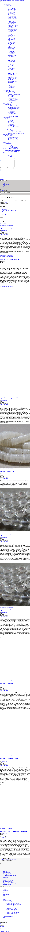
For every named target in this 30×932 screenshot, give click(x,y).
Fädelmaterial (8, 119)
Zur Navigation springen (6, 0)
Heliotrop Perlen (12, 40)
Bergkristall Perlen (12, 17)
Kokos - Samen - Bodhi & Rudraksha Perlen (18, 132)
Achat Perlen (11, 7)
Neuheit (4, 211)
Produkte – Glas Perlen (11, 908)
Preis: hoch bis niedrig (7, 214)
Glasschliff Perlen (12, 100)
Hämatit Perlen (11, 39)
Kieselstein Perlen (12, 98)
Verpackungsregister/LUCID (9, 875)
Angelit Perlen (11, 8)
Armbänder (10, 146)
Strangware (10, 82)
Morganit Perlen (11, 61)
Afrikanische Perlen (12, 92)
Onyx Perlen (11, 64)
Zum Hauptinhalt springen (18, 0)
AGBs (4, 879)
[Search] (0, 169)
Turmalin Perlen (11, 86)
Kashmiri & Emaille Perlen (14, 94)
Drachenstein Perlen (12, 29)
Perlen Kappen (11, 111)
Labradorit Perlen (12, 50)
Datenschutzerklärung (8, 880)
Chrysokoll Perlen (12, 24)
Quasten (10, 156)
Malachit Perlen (11, 59)
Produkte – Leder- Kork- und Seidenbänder (16, 907)
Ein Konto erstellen (4, 931)
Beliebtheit (4, 209)
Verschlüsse (10, 155)
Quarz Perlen (11, 70)
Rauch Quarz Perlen (12, 72)
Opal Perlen (10, 65)
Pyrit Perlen (10, 69)
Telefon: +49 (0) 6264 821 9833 (9, 859)
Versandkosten (4, 230)
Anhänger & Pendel (9, 135)
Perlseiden (10, 121)
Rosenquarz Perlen (12, 76)
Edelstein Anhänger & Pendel (15, 141)
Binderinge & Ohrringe (13, 116)
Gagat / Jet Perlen (12, 38)
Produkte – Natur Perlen (11, 911)
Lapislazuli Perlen (12, 51)
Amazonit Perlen (12, 9)
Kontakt (5, 871)
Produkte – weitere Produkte (12, 914)
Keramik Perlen (11, 96)
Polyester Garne (11, 125)
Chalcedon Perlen (12, 22)
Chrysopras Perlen (12, 26)
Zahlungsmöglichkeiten (8, 874)
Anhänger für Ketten (13, 137)
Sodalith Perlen (11, 79)
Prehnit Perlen (11, 68)
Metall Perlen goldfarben (13, 108)
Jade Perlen (10, 44)
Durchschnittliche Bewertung (9, 210)
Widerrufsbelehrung (7, 881)
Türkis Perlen (11, 87)
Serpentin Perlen (12, 78)
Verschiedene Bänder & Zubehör (12, 150)
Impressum (5, 877)
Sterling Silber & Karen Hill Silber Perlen (17, 102)
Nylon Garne (11, 124)
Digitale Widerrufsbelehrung (9, 882)
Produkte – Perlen (10, 901)
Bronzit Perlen (11, 20)
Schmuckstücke (8, 143)
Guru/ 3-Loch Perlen (13, 99)
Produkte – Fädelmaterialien (12, 905)
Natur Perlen (8, 129)
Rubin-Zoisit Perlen (12, 77)
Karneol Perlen (11, 47)
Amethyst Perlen (12, 10)
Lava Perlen (11, 56)
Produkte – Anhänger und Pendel (13, 904)
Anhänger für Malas (12, 138)
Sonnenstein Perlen (12, 81)
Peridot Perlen (11, 66)
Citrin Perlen (11, 27)
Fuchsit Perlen (11, 35)
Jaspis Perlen (11, 46)
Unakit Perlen (11, 89)
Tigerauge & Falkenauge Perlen (15, 85)
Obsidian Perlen (11, 63)
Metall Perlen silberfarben (14, 107)
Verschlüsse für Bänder (13, 151)
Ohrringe (10, 145)
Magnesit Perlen (11, 57)
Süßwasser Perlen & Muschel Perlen (16, 133)
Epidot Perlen (11, 31)
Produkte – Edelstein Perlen (12, 903)
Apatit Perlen (11, 13)
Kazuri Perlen (11, 95)
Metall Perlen (8, 104)
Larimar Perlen (11, 52)
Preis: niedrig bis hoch (7, 213)
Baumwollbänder (12, 122)
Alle (3, 220)
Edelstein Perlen (9, 5)
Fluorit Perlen (11, 34)
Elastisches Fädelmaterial (14, 126)
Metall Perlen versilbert (13, 106)
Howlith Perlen (11, 42)
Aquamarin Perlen (12, 16)
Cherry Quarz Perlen (13, 25)
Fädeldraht (10, 120)
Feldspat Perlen (11, 33)
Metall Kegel (11, 115)
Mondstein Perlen (12, 60)
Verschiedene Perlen (9, 91)
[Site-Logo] (7, 166)
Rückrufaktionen (7, 884)
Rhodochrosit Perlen (12, 73)
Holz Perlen (10, 130)
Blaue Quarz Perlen (12, 18)
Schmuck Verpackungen (13, 158)
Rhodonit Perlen (12, 74)
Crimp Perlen (11, 109)
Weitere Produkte (9, 154)
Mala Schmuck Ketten (13, 147)
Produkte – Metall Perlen (11, 909)
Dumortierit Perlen (12, 30)
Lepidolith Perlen (12, 55)
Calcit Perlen (11, 21)
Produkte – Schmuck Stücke (12, 912)
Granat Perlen (11, 37)
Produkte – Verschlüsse (11, 913)
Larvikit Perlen (11, 53)
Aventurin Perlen (12, 14)
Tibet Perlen (11, 83)
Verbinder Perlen (12, 113)
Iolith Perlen (11, 43)
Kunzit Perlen (11, 48)
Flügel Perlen (11, 112)
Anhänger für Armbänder (14, 139)
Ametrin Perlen (11, 12)
